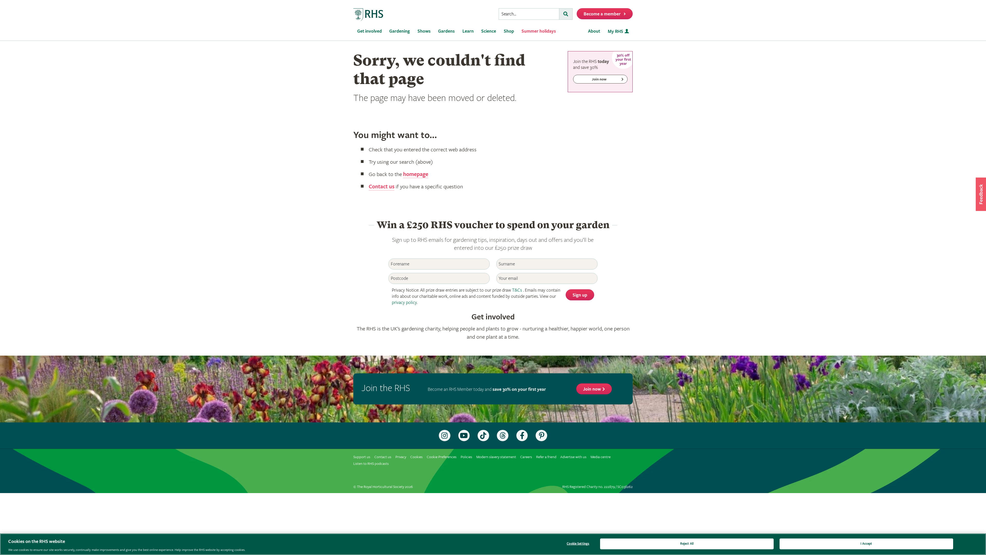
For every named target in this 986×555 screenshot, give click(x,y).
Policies (466, 457)
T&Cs (517, 290)
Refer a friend (546, 457)
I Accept (866, 543)
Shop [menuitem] (509, 31)
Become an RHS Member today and (487, 389)
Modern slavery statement (496, 457)
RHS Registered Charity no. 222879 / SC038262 (597, 487)
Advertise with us (573, 457)
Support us (361, 457)
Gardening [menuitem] (399, 31)
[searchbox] (529, 14)
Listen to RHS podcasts (371, 463)
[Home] (368, 14)
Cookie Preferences (442, 457)
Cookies (416, 457)
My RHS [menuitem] (615, 31)
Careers (526, 457)
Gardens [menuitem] (446, 31)
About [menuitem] (594, 31)
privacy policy (404, 302)
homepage (415, 174)
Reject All (687, 543)
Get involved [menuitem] (369, 31)
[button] (981, 194)
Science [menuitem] (488, 31)
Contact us (381, 186)
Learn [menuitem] (468, 31)
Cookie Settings (578, 543)
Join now (592, 389)
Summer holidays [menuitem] (539, 31)
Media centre (601, 457)
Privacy (400, 457)
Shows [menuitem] (424, 31)
